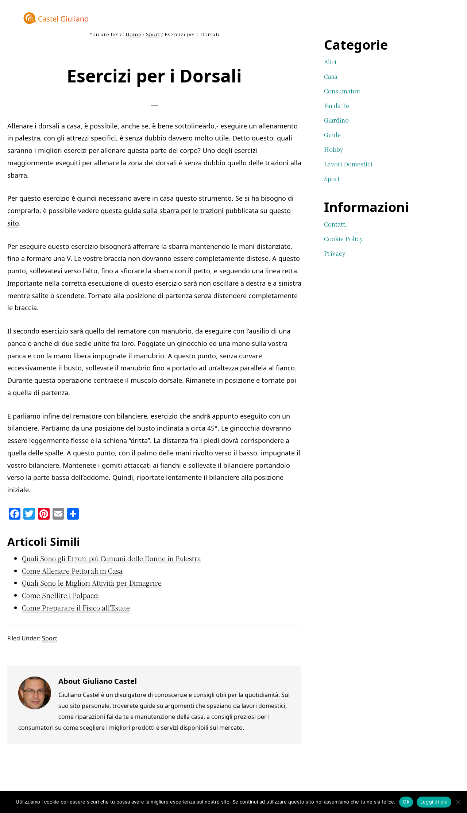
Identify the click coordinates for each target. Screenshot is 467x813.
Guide (332, 135)
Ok (406, 802)
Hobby (333, 149)
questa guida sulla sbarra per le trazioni (162, 210)
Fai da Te (336, 105)
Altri (330, 62)
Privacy (335, 253)
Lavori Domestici (348, 164)
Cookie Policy (343, 239)
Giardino (336, 120)
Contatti (335, 224)
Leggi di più (434, 802)
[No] (458, 802)
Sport (49, 638)
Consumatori (342, 91)
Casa (330, 76)
